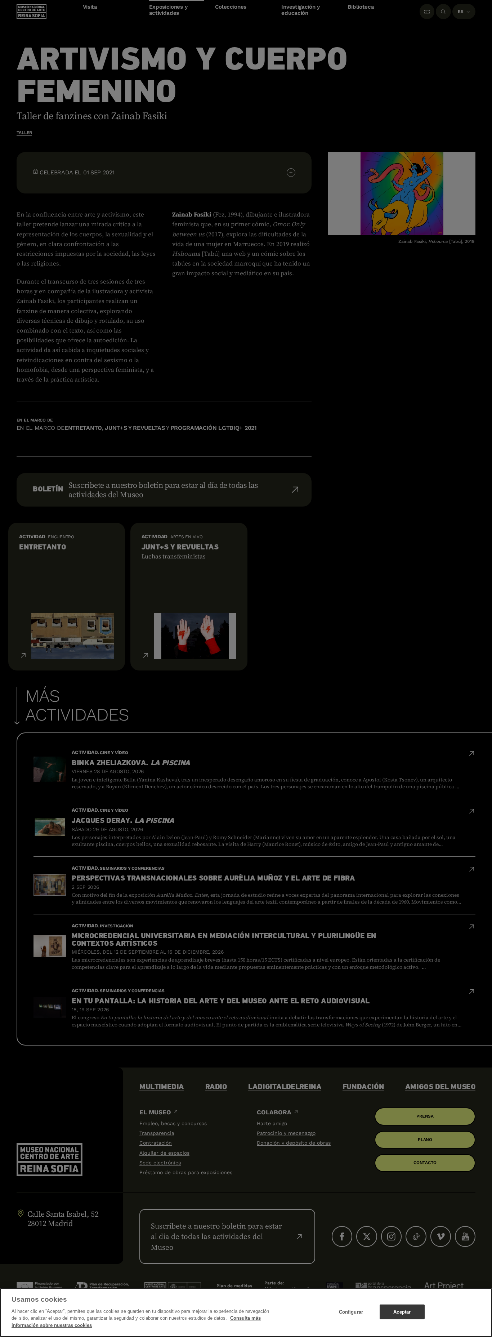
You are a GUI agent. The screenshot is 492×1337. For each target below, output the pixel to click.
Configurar (351, 1311)
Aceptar (402, 1311)
